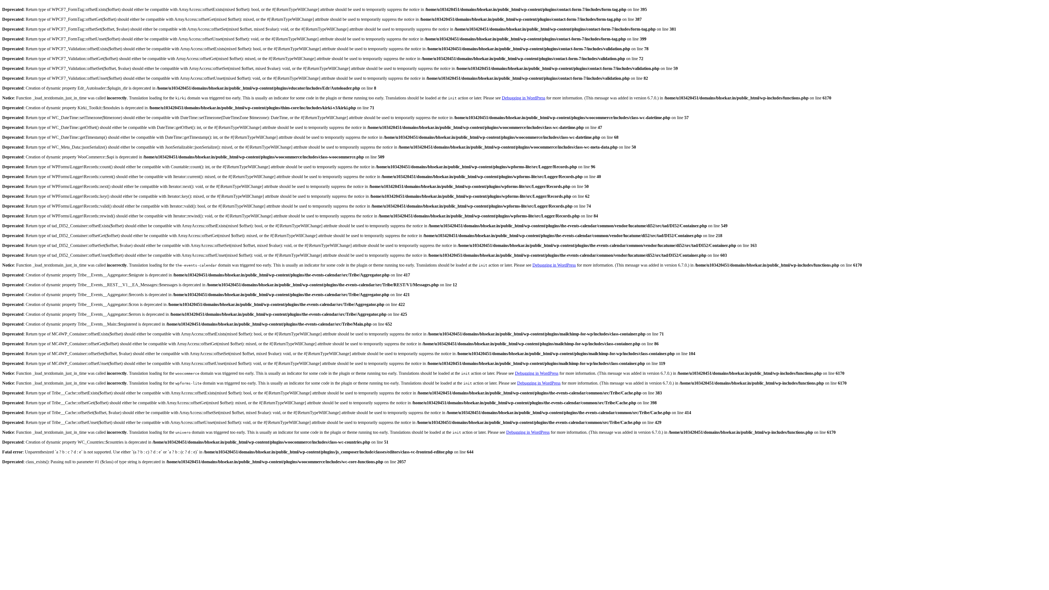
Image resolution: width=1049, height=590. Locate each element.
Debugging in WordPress (523, 98)
